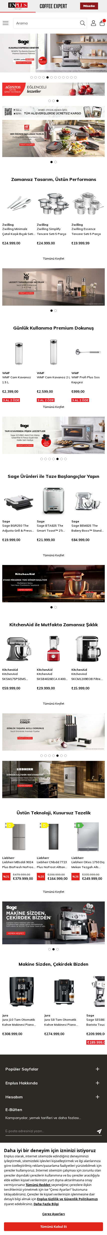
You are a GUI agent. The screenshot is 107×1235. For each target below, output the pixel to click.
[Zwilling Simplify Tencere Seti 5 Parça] (19, 203)
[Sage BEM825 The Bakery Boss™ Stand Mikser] (53, 500)
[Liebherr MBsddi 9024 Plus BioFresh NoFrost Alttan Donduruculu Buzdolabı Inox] (19, 836)
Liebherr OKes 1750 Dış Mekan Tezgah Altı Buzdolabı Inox (88, 865)
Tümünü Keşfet (53, 258)
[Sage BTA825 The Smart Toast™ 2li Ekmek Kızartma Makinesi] (19, 500)
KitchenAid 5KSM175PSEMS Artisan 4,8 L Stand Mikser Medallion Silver (18, 676)
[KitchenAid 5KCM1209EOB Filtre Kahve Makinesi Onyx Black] (88, 648)
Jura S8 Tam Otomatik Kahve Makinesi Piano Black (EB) (60, 1022)
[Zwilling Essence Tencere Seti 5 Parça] (53, 203)
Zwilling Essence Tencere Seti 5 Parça (51, 231)
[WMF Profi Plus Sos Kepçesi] (53, 352)
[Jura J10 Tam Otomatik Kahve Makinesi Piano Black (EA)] (22, 991)
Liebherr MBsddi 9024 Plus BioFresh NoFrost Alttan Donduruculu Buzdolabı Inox (18, 865)
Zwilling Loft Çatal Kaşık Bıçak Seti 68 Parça (85, 231)
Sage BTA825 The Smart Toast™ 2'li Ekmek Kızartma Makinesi (15, 528)
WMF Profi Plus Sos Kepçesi (51, 379)
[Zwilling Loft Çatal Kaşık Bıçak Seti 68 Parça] (88, 203)
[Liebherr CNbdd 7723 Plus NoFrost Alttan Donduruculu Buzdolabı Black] (53, 836)
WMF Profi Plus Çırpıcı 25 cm (87, 379)
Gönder (99, 1131)
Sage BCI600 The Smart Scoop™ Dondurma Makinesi (86, 528)
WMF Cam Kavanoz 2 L (19, 377)
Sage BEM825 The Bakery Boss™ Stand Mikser (52, 528)
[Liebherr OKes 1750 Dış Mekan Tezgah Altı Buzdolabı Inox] (88, 836)
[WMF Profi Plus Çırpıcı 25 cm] (88, 352)
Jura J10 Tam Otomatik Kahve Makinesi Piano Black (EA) (18, 1022)
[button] (31, 77)
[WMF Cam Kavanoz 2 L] (19, 352)
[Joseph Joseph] (53, 732)
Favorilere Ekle (25, 196)
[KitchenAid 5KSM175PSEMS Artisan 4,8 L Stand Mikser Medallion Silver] (19, 648)
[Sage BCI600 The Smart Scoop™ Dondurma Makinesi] (88, 500)
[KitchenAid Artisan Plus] (53, 583)
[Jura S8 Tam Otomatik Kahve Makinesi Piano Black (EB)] (64, 991)
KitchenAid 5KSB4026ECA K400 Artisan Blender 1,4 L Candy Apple (51, 676)
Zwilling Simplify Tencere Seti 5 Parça (17, 231)
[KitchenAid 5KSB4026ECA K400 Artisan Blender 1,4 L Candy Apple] (53, 648)
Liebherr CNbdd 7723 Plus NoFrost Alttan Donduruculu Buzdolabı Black (52, 865)
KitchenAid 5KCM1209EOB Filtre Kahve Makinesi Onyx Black (86, 676)
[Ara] (83, 23)
